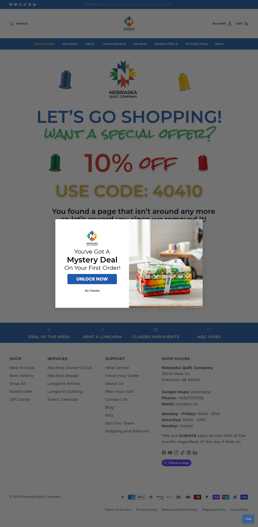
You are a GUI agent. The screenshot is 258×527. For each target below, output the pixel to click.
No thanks (92, 291)
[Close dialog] (198, 224)
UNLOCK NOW (92, 279)
